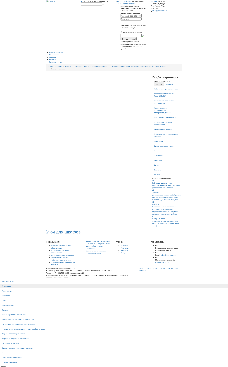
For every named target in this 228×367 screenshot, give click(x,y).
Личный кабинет (8, 305)
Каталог (68, 66)
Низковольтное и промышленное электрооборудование (162, 110)
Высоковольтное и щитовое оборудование (90, 66)
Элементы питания (161, 150)
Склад (156, 165)
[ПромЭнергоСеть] (50, 1)
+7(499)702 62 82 (162, 262)
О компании (159, 155)
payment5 (174, 268)
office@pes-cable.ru (159, 11)
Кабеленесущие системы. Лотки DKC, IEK (164, 94)
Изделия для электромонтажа (165, 117)
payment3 (158, 268)
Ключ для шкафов (63, 232)
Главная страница (55, 66)
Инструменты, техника (163, 129)
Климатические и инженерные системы (166, 135)
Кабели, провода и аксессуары (166, 89)
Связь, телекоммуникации (164, 146)
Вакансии (124, 245)
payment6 (142, 270)
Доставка (157, 170)
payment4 (166, 268)
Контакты (157, 174)
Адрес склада (7, 291)
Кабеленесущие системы (61, 260)
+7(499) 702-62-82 (124, 1)
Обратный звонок (128, 3)
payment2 (150, 268)
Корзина (154, 1)
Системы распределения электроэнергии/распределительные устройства (139, 66)
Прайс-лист (125, 250)
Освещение (158, 141)
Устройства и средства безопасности (163, 123)
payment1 (142, 268)
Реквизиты (158, 160)
